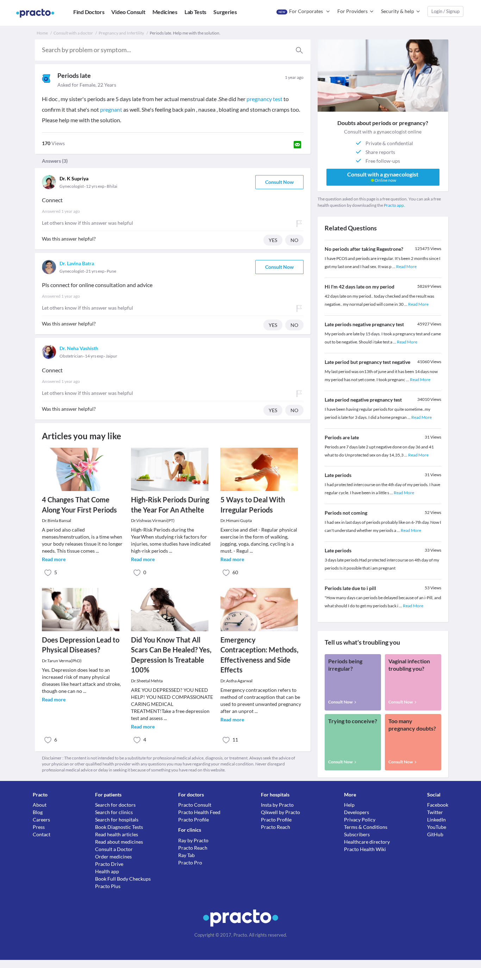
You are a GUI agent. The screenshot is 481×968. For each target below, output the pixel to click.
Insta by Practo (277, 805)
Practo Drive (109, 864)
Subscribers (357, 834)
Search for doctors (115, 805)
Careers (41, 820)
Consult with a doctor (73, 33)
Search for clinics (114, 812)
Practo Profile (193, 820)
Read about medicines (119, 842)
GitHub (435, 834)
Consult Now (279, 182)
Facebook (437, 805)
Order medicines (113, 857)
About (39, 805)
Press (39, 827)
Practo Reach (192, 848)
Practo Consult (194, 805)
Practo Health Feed (199, 812)
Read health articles (116, 834)
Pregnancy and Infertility (121, 33)
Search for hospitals (116, 820)
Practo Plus (107, 886)
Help (349, 805)
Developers (356, 812)
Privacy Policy (359, 820)
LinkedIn (436, 820)
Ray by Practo (193, 840)
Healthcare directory (367, 842)
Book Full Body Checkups (123, 879)
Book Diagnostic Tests (119, 827)
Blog (38, 812)
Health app (107, 871)
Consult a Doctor (114, 849)
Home (42, 33)
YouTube (436, 827)
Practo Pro (190, 862)
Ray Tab (186, 855)
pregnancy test (264, 98)
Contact (41, 834)
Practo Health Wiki (365, 849)
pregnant (111, 109)
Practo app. (394, 205)
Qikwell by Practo (280, 812)
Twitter (435, 812)
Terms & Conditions (365, 827)
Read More (406, 266)
